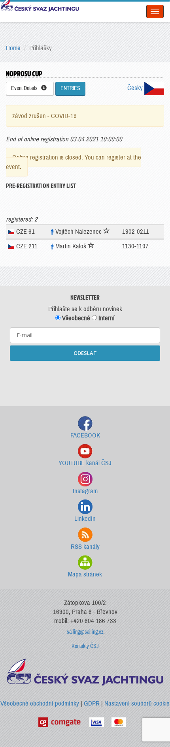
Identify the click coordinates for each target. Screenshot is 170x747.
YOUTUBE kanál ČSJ (85, 463)
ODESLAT (85, 353)
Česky (135, 87)
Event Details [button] (26, 88)
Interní (106, 318)
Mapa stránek (85, 574)
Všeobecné (75, 318)
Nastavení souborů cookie (137, 703)
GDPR (92, 703)
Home (13, 48)
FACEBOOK (85, 435)
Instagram (85, 491)
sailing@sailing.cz (85, 632)
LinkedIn (85, 518)
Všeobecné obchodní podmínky (39, 703)
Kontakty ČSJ (85, 646)
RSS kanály (85, 546)
